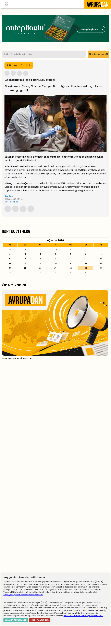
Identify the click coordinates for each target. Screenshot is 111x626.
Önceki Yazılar (11, 201)
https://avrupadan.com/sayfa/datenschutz (23, 594)
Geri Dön (8, 196)
